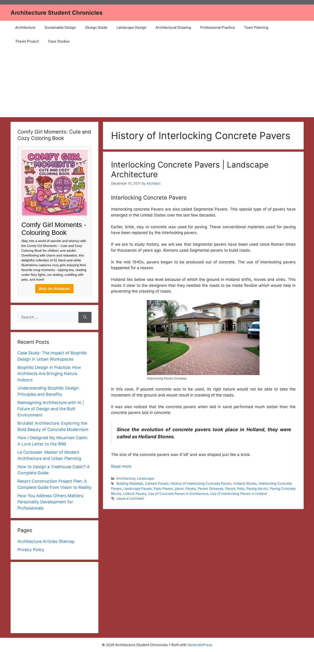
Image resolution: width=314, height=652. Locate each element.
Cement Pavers (157, 483)
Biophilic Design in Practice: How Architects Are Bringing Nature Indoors (49, 373)
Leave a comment (130, 498)
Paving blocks (257, 488)
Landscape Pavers (137, 488)
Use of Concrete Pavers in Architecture (178, 493)
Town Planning (256, 27)
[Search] (84, 317)
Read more (121, 466)
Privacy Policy (30, 549)
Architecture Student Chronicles (57, 12)
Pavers (190, 488)
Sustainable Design (60, 27)
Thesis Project (27, 41)
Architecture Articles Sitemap (45, 541)
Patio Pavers (163, 488)
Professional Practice (217, 27)
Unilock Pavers (134, 493)
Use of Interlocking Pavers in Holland (238, 493)
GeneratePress (200, 645)
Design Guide (96, 27)
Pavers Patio (235, 488)
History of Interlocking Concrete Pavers (201, 483)
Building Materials (129, 483)
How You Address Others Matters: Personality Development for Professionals (50, 501)
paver (179, 488)
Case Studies (59, 41)
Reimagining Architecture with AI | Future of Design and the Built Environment (50, 408)
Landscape (145, 478)
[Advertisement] (157, 83)
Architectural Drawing (173, 27)
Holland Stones (245, 483)
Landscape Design (131, 27)
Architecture (25, 27)
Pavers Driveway (210, 488)
